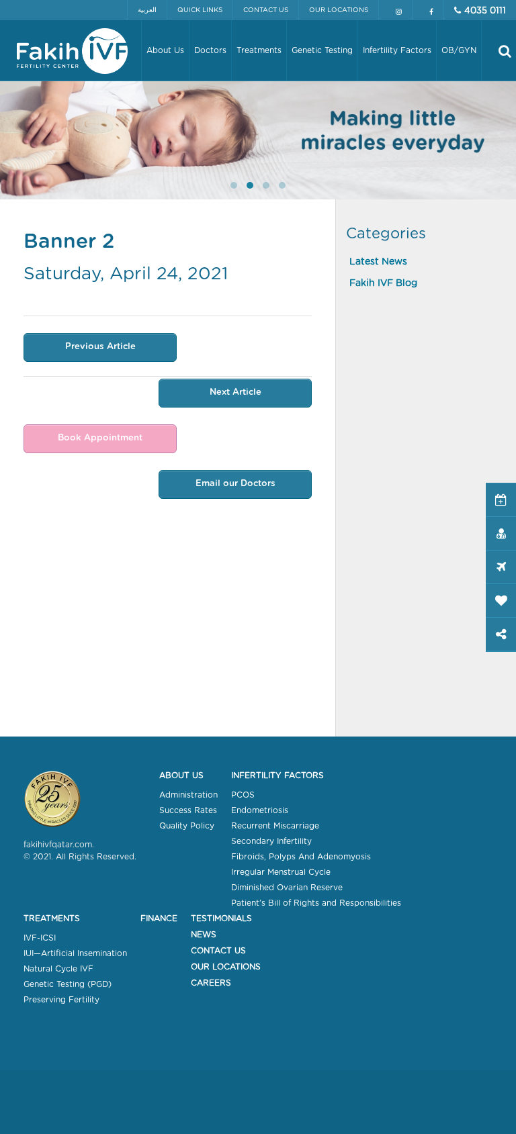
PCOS (243, 795)
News (203, 935)
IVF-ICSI (40, 938)
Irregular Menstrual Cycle (281, 872)
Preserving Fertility (61, 1000)
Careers (211, 983)
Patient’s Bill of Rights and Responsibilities (316, 903)
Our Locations (338, 10)
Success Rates (188, 810)
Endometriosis (259, 810)
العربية (147, 10)
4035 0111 (485, 11)
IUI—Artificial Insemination (75, 953)
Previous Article (100, 346)
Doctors (210, 50)
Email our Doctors (235, 483)
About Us (181, 775)
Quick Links (199, 10)
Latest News (378, 262)
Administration (188, 795)
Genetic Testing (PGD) (68, 984)
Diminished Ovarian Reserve (287, 888)
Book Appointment (100, 438)
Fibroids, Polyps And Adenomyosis (301, 857)
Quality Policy (186, 826)
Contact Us (265, 10)
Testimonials (221, 918)
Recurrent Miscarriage (275, 826)
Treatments (52, 918)
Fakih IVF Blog (383, 283)
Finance (158, 918)
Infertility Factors (277, 775)
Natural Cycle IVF (58, 969)
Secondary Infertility (271, 841)
